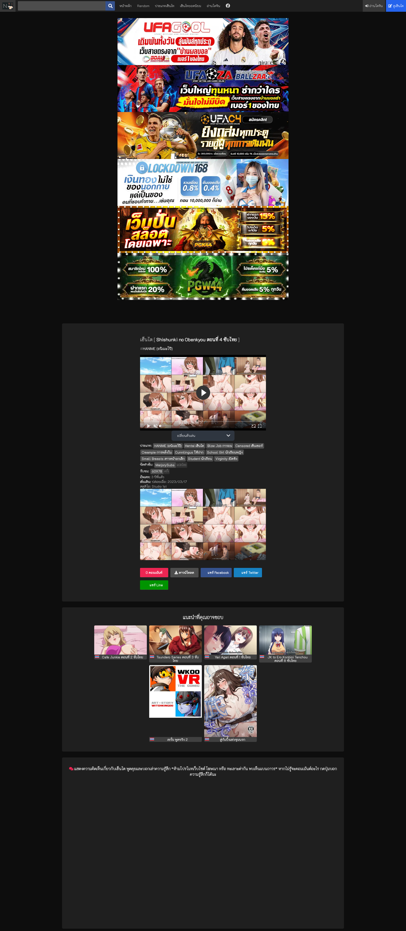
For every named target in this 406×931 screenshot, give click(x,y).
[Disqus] (203, 839)
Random (143, 6)
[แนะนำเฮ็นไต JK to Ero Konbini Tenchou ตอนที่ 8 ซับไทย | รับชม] (285, 639)
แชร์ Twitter (249, 572)
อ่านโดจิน (213, 6)
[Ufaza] (203, 111)
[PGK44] (203, 251)
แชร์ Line (156, 585)
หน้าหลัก (126, 6)
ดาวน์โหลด (186, 572)
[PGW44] (203, 298)
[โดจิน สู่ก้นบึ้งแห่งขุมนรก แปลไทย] (230, 701)
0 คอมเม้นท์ (154, 572)
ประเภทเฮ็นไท (164, 6)
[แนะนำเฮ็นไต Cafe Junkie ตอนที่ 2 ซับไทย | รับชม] (120, 639)
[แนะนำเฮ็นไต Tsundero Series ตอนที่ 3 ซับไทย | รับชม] (175, 639)
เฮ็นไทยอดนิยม (190, 6)
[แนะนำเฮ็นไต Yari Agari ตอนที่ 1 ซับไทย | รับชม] (230, 639)
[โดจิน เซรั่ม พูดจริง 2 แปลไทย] (175, 701)
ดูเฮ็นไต (398, 6)
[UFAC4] (203, 157)
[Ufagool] (203, 64)
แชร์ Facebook (218, 572)
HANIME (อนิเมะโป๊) (158, 348)
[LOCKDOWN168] (203, 204)
